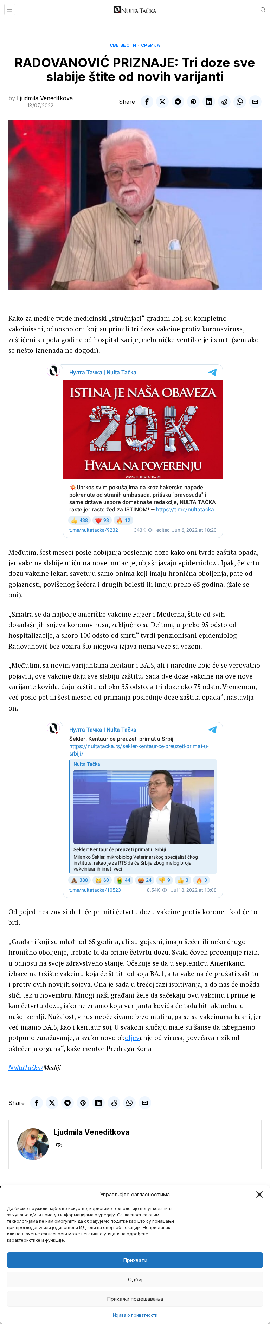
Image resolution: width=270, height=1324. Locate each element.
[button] (259, 1194)
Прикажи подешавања (135, 1299)
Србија (150, 45)
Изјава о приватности (135, 1315)
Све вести (123, 45)
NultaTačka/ (25, 1067)
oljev (132, 1037)
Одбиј (135, 1279)
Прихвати (135, 1260)
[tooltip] (147, 101)
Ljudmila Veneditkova (45, 98)
